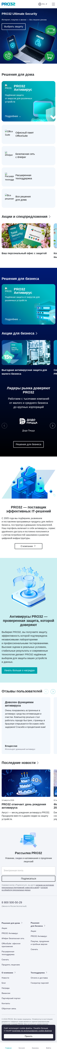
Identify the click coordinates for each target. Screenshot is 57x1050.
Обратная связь (9, 1008)
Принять (28, 1036)
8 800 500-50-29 (12, 902)
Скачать (5, 959)
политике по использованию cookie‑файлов (32, 1031)
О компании (27, 546)
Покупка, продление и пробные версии (40, 942)
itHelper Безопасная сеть (13, 938)
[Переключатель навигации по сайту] (52, 4)
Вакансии (6, 993)
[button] (42, 4)
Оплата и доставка (39, 978)
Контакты (6, 1003)
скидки (18, 858)
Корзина (35, 1048)
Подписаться (28, 878)
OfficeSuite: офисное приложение (11, 944)
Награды (6, 988)
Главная (8, 1048)
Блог (4, 983)
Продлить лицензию (11, 965)
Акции (4, 928)
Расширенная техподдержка (8, 953)
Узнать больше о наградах (19, 670)
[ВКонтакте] (10, 914)
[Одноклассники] (17, 914)
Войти (48, 1048)
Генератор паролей (40, 983)
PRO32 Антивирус (10, 933)
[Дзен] (4, 914)
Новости (5, 978)
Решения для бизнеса (28, 444)
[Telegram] (24, 914)
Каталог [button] (22, 1048)
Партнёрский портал (11, 998)
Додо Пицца (28, 430)
